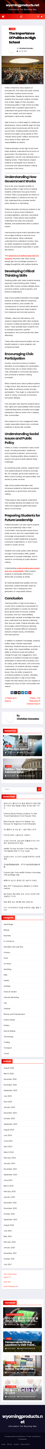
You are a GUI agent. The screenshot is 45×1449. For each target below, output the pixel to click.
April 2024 (8, 1146)
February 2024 (10, 1158)
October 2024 (9, 1118)
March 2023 (9, 1186)
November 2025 (10, 1085)
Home (3, 1444)
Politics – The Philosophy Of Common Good (33, 701)
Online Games (9, 1020)
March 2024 (9, 1152)
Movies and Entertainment (14, 1014)
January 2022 (9, 1248)
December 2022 (10, 1203)
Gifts (5, 975)
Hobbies (7, 986)
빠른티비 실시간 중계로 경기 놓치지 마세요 (20, 880)
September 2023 (10, 1175)
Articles (9, 1444)
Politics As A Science (17, 749)
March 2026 (9, 1074)
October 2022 (9, 1214)
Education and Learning (13, 947)
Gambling (7, 969)
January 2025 (9, 1107)
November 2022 (10, 1208)
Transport (8, 1048)
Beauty (6, 930)
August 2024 (9, 1130)
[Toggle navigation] (21, 16)
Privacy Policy (25, 1444)
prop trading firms (11, 1286)
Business (7, 936)
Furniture (7, 964)
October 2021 (9, 1259)
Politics (12, 29)
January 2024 (9, 1163)
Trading (7, 1042)
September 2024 (10, 1124)
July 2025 (8, 1096)
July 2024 (8, 1135)
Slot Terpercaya (10, 1274)
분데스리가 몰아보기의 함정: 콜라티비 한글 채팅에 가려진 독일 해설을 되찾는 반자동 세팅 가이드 (22, 805)
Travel (6, 1053)
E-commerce (9, 941)
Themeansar (22, 1439)
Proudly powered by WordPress (15, 1436)
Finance (7, 952)
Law (5, 1003)
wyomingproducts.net (22, 5)
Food (6, 958)
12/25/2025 (11, 1396)
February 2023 (10, 1191)
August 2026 (9, 1068)
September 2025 (10, 1090)
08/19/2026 (11, 1324)
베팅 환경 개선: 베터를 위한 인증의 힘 (18, 902)
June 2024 (8, 1141)
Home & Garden (10, 992)
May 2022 (8, 1236)
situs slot (7, 1282)
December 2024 (10, 1113)
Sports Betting (9, 1031)
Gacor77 (7, 1277)
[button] (38, 16)
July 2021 (8, 1264)
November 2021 (10, 1253)
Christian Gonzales (26, 48)
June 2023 (8, 1180)
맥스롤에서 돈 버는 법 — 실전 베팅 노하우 (20, 829)
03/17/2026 (11, 1348)
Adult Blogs (8, 924)
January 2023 (9, 1197)
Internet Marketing (11, 997)
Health (6, 980)
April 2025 (8, 1102)
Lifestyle (7, 1008)
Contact (16, 1444)
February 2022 (10, 1242)
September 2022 (10, 1219)
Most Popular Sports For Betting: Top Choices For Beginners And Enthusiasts (21, 1368)
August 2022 (9, 1225)
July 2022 (8, 1231)
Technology (8, 1037)
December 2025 (10, 1079)
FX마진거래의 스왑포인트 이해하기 (17, 835)
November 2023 (10, 1169)
